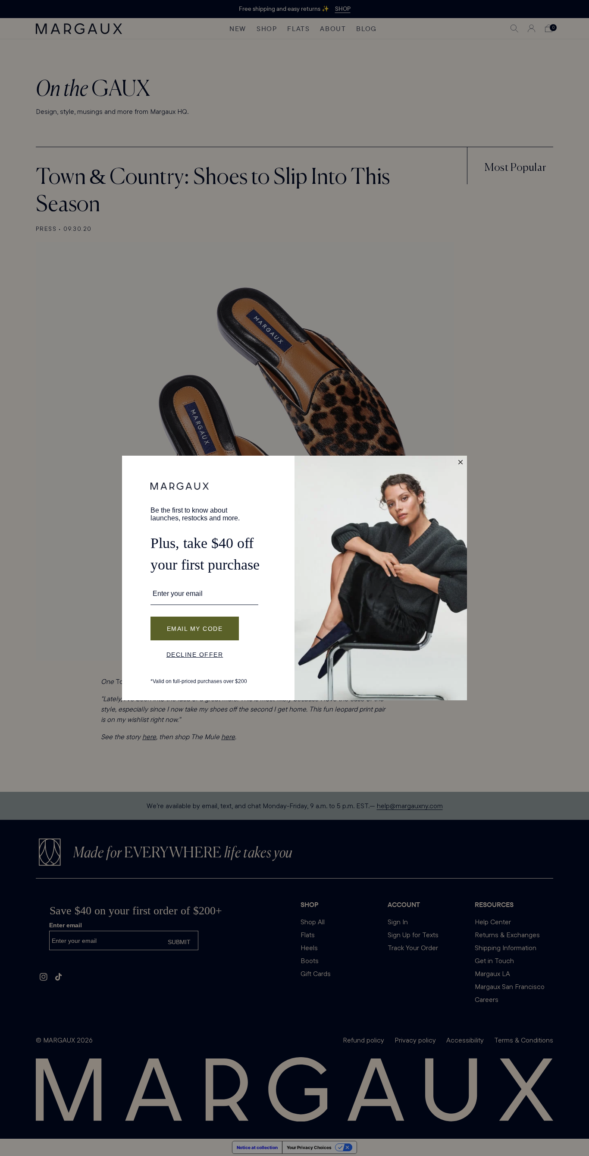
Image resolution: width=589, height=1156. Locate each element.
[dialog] (294, 578)
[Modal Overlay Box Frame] (294, 578)
